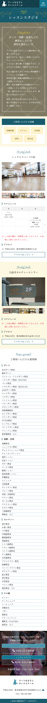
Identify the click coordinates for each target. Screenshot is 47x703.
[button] (4, 176)
